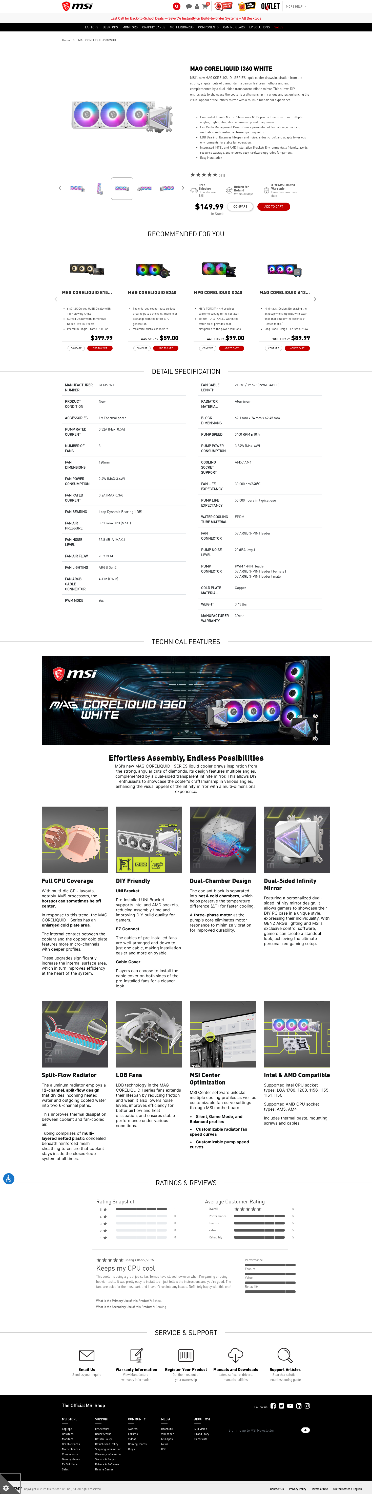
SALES (278, 27)
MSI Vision (200, 1429)
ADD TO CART (273, 206)
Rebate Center (104, 1469)
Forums (133, 1434)
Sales (65, 1469)
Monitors (67, 1439)
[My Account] (196, 6)
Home (66, 40)
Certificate (201, 1439)
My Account (102, 1429)
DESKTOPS (110, 27)
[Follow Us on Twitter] (281, 1406)
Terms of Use (320, 1489)
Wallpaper (167, 1434)
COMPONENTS (208, 27)
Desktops (67, 1434)
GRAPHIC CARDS (153, 27)
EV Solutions (69, 1464)
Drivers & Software (107, 1464)
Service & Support (106, 1459)
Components (70, 1454)
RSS (163, 1449)
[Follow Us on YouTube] (290, 1406)
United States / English (347, 1489)
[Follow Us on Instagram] (307, 1406)
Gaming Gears (71, 1459)
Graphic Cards (71, 1444)
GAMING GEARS (234, 27)
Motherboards (71, 1449)
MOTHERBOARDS (182, 27)
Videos (132, 1439)
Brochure (167, 1429)
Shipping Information (108, 1449)
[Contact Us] (187, 6)
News (164, 1444)
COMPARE (240, 206)
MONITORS (130, 27)
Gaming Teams (137, 1444)
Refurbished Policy (106, 1444)
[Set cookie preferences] (10, 1484)
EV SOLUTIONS (259, 27)
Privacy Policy (297, 1489)
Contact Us (277, 1489)
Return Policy (103, 1439)
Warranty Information (108, 1454)
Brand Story (201, 1434)
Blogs (131, 1449)
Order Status (103, 1434)
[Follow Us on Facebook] (273, 1406)
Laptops (67, 1429)
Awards (132, 1429)
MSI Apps (167, 1439)
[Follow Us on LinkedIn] (299, 1406)
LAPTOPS (91, 27)
